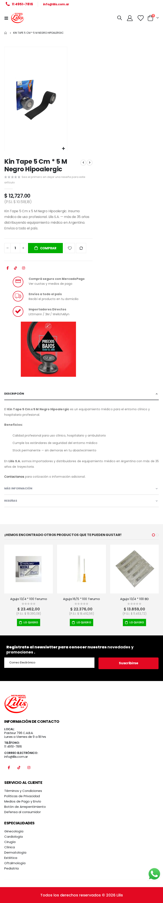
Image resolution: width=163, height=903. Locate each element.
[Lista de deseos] (140, 18)
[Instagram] (23, 269)
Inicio (5, 33)
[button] (63, 148)
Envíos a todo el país (45, 294)
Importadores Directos (47, 309)
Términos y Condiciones (23, 791)
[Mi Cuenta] (130, 18)
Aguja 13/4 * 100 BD (134, 599)
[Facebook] (7, 269)
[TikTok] (15, 269)
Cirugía (9, 842)
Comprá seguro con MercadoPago (57, 279)
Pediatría (11, 868)
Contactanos (14, 477)
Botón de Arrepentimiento (25, 806)
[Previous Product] (83, 163)
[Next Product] (90, 163)
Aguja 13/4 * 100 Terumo (28, 599)
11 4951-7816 (13, 746)
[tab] (81, 394)
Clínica (9, 847)
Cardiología (13, 836)
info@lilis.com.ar (56, 4)
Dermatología (15, 852)
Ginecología (13, 831)
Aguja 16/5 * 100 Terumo (81, 599)
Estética (10, 858)
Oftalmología (14, 863)
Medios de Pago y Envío (22, 801)
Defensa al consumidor (22, 812)
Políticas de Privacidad (22, 796)
